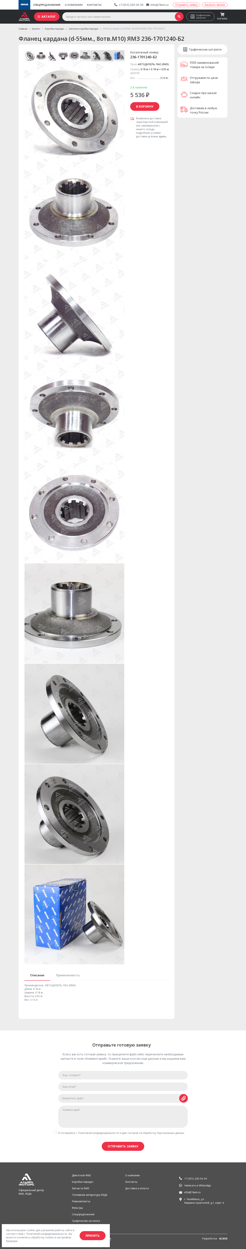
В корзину (144, 106)
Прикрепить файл (73, 1098)
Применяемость (68, 975)
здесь (162, 136)
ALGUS (223, 1238)
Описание (37, 975)
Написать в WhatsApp (197, 1185)
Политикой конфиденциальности (98, 1133)
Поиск (179, 16)
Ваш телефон (71, 1075)
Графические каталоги (203, 16)
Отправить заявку (123, 1146)
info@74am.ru (160, 4)
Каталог (49, 17)
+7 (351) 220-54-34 (131, 4)
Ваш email (69, 1086)
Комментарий (70, 1109)
